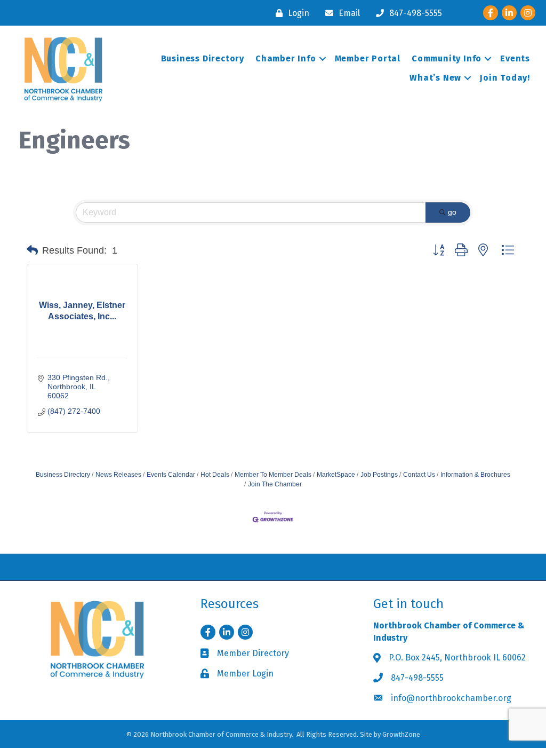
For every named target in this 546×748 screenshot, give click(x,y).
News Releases (118, 474)
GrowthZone (401, 734)
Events (515, 58)
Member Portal (367, 58)
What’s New (435, 78)
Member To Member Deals (273, 474)
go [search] (452, 212)
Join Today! (505, 78)
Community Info (446, 58)
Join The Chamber (275, 484)
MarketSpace (336, 474)
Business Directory (202, 58)
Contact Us (419, 474)
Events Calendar (171, 474)
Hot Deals (214, 474)
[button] (32, 250)
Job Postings (379, 474)
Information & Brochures (475, 474)
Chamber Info (285, 58)
